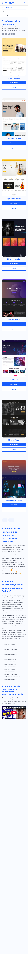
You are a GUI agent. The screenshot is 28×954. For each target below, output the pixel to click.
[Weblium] (8, 3)
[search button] (3, 11)
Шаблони (9, 8)
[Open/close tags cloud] (25, 519)
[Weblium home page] (3, 8)
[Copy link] (3, 34)
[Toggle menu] (24, 2)
